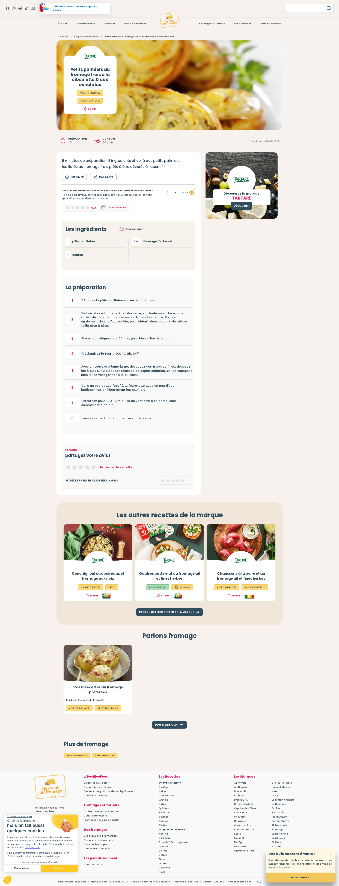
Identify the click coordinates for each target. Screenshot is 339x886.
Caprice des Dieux (245, 808)
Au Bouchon (241, 787)
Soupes (163, 820)
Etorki (238, 833)
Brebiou (239, 795)
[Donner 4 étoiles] (87, 467)
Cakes (162, 791)
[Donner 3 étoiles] (81, 467)
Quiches (164, 808)
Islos (274, 791)
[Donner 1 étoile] (68, 467)
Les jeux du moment (100, 858)
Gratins (163, 799)
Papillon (276, 808)
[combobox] (306, 8)
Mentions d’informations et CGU (108, 882)
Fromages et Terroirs (101, 805)
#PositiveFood (96, 776)
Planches (164, 867)
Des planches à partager (99, 840)
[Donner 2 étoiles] (74, 467)
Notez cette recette (116, 467)
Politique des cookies (186, 882)
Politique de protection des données (150, 882)
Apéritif (163, 833)
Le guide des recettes (86, 36)
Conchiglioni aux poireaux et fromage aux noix (98, 576)
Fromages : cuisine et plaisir (101, 819)
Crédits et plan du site (240, 882)
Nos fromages (96, 829)
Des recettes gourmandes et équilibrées (108, 791)
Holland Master (281, 787)
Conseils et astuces (96, 795)
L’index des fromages (97, 848)
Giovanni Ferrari (244, 850)
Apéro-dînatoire (90, 101)
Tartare (276, 846)
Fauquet (239, 837)
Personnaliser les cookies (72, 882)
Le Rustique (279, 804)
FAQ (259, 882)
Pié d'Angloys (280, 816)
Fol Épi (238, 842)
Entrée (163, 854)
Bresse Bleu (241, 799)
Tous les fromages (95, 844)
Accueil (64, 36)
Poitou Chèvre (280, 820)
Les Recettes (169, 776)
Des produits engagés (97, 787)
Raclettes (164, 812)
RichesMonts (279, 825)
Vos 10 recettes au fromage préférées (98, 690)
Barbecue (164, 837)
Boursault (240, 791)
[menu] (62, 24)
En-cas (163, 850)
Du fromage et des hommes (101, 811)
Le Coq (276, 795)
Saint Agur (278, 829)
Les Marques (244, 776)
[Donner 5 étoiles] (93, 467)
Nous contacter (93, 864)
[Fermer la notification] (331, 853)
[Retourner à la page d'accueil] (169, 20)
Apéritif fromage (90, 93)
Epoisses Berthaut (245, 829)
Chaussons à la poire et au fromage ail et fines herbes (241, 576)
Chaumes (240, 816)
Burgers (163, 787)
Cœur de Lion (242, 825)
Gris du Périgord (282, 782)
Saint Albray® (280, 833)
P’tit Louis (278, 812)
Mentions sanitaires (213, 882)
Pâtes (162, 804)
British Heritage (243, 804)
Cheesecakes (167, 795)
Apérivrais (240, 782)
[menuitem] (62, 23)
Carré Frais (241, 812)
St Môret (277, 842)
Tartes (163, 825)
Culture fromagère (95, 815)
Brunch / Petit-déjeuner (173, 842)
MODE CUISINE (179, 192)
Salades (163, 816)
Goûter (163, 863)
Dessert (163, 846)
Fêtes (162, 859)
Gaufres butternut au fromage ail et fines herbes (169, 576)
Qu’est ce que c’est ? (96, 782)
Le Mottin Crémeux (283, 799)
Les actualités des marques (101, 835)
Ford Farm (240, 846)
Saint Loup (278, 837)
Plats (162, 871)
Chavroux (240, 820)
